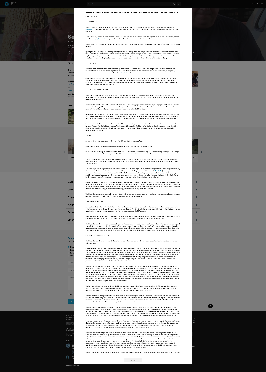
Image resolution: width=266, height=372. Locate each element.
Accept (133, 360)
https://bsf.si (90, 29)
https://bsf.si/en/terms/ (101, 39)
